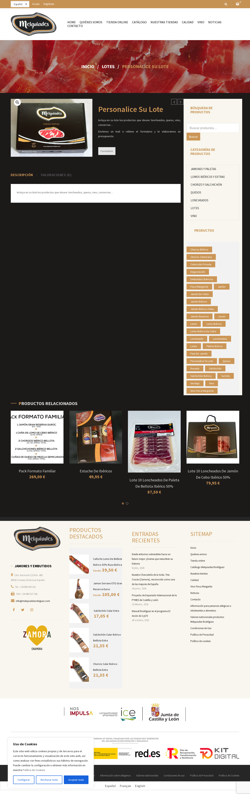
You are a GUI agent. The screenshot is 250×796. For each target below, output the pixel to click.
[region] (51, 763)
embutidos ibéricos (201, 279)
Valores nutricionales (147, 775)
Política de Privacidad (202, 634)
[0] (237, 4)
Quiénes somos (198, 554)
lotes (193, 346)
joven (221, 316)
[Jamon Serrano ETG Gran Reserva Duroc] (79, 589)
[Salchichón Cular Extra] (79, 613)
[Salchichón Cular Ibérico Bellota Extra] (79, 640)
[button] (17, 102)
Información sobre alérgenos (115, 775)
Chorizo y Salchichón (206, 184)
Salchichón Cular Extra (106, 610)
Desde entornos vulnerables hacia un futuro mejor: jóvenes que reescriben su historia (152, 559)
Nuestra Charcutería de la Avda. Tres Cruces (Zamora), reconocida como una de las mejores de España (153, 579)
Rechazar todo (49, 780)
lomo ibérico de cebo (203, 331)
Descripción (22, 175)
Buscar (193, 137)
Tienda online (197, 560)
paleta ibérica (214, 346)
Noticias (194, 593)
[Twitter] (23, 610)
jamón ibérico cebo (202, 309)
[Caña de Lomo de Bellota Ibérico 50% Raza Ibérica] (79, 564)
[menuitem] (71, 22)
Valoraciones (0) (56, 175)
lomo (193, 324)
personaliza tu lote (201, 361)
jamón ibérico (198, 301)
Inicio (87, 66)
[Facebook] (14, 610)
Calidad (194, 580)
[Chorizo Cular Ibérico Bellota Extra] (79, 669)
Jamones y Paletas (203, 169)
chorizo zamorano (201, 257)
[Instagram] (32, 610)
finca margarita (199, 286)
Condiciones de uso (174, 775)
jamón (222, 286)
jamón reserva (199, 316)
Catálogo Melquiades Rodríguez (207, 567)
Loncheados (199, 200)
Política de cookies (200, 641)
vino (211, 383)
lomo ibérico (214, 324)
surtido (225, 376)
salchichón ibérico (201, 376)
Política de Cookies (34, 770)
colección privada (200, 264)
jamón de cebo (199, 294)
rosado (194, 368)
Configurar (24, 780)
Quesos (196, 192)
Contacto (195, 599)
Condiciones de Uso (201, 628)
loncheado (196, 338)
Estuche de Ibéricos (96, 470)
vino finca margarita (202, 391)
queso (226, 361)
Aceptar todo (76, 780)
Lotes (108, 66)
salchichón (215, 368)
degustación (197, 272)
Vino (194, 216)
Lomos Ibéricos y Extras (208, 177)
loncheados (220, 338)
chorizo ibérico (199, 249)
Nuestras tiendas (199, 573)
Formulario (107, 151)
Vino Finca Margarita (201, 586)
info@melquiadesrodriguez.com (33, 601)
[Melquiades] (37, 539)
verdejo (195, 383)
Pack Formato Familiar (37, 470)
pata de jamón (199, 353)
